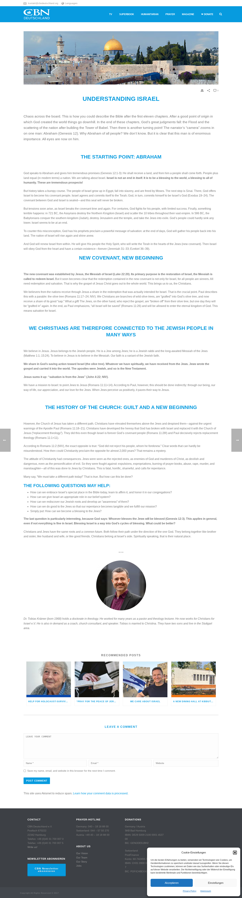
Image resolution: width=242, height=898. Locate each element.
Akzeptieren (172, 882)
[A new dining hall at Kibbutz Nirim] (193, 679)
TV (110, 14)
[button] (235, 852)
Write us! (32, 847)
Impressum (205, 891)
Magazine (188, 14)
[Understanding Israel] (121, 57)
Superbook (126, 14)
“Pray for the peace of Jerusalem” (98, 701)
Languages (71, 3)
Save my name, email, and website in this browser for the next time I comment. (71, 770)
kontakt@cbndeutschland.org (43, 3)
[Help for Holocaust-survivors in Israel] (48, 679)
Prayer (170, 14)
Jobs (78, 865)
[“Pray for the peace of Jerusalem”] (97, 679)
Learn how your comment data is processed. (100, 793)
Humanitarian (149, 14)
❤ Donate (207, 14)
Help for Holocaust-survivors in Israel (49, 701)
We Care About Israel (145, 701)
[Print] (202, 90)
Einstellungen (215, 882)
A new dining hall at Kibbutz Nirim (194, 701)
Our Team (81, 857)
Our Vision (82, 853)
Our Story (81, 861)
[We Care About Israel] (145, 679)
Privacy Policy (189, 891)
